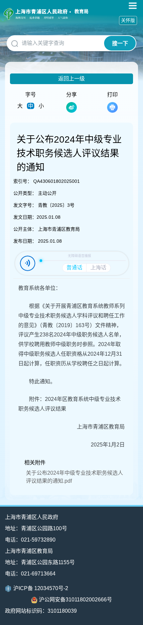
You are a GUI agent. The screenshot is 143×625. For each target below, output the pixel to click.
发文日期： (25, 217)
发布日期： (25, 241)
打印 (112, 94)
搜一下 (120, 43)
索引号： (22, 181)
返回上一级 (71, 78)
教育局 (81, 11)
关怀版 (128, 20)
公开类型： (25, 193)
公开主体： (25, 229)
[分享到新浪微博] (71, 107)
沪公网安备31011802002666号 (75, 599)
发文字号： (25, 205)
